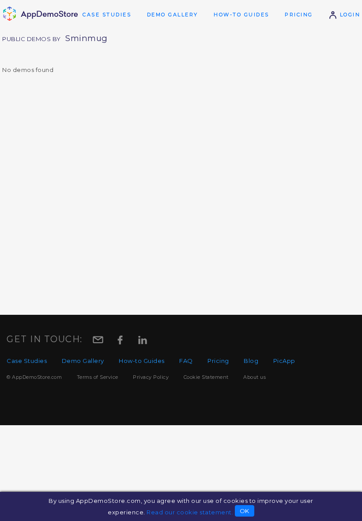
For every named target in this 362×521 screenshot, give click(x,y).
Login (348, 14)
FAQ (186, 360)
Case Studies (107, 14)
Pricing (299, 14)
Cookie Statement (206, 377)
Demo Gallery (172, 14)
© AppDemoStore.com (34, 377)
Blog (251, 360)
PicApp (284, 360)
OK (244, 510)
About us (254, 377)
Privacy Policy (151, 377)
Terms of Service (97, 377)
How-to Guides (241, 14)
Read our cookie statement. (190, 512)
